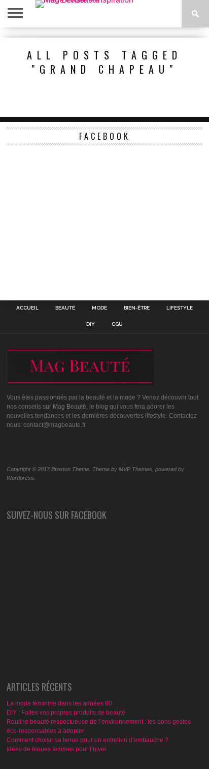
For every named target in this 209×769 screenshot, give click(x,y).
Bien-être (137, 308)
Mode (99, 308)
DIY (90, 324)
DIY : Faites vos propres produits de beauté (66, 712)
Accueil (27, 308)
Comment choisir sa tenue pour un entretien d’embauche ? (87, 740)
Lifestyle (179, 308)
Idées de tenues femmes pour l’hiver (57, 749)
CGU (117, 324)
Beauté (65, 308)
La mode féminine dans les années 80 (59, 703)
